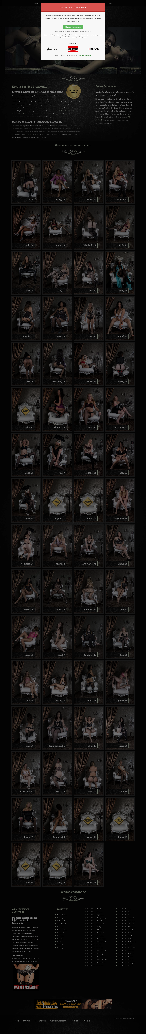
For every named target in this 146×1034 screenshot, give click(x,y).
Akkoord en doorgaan (73, 27)
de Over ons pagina (85, 55)
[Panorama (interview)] (73, 49)
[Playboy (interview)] (52, 49)
